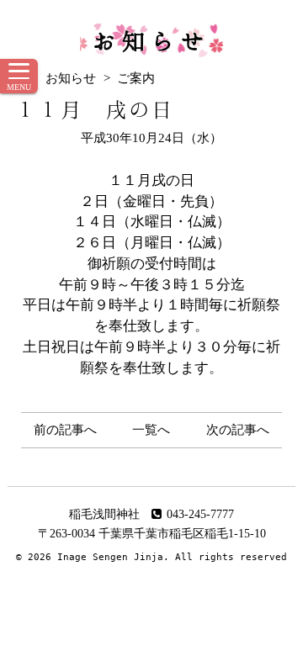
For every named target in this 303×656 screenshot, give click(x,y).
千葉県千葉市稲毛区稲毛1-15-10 (182, 533)
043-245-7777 (200, 514)
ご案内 (136, 78)
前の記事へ (65, 429)
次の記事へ (237, 429)
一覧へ (151, 429)
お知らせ (151, 40)
